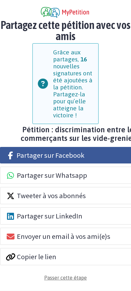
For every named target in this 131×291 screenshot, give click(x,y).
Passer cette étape (65, 278)
